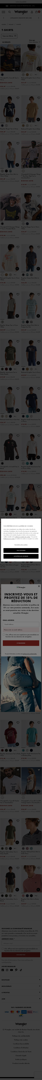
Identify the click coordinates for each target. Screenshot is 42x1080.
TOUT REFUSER (21, 550)
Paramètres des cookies (21, 545)
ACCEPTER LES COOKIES (21, 556)
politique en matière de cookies (22, 537)
